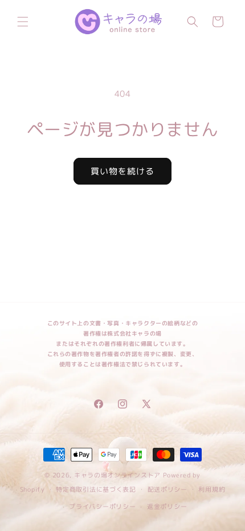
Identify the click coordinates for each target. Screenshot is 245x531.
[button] (22, 21)
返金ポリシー (167, 506)
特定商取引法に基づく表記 (96, 489)
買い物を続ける (122, 171)
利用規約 (211, 489)
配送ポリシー (167, 489)
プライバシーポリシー (102, 506)
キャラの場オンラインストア (117, 475)
